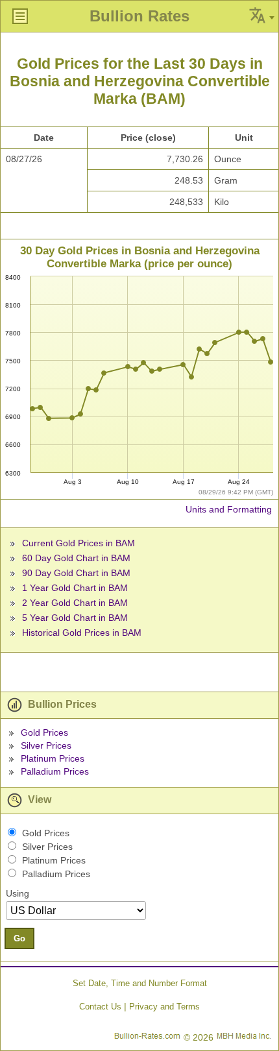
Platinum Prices (52, 758)
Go (19, 938)
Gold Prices (44, 732)
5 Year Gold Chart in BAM (75, 617)
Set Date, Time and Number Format (140, 983)
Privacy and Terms (164, 1006)
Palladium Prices (55, 771)
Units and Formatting (229, 509)
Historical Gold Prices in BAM (81, 632)
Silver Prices (46, 745)
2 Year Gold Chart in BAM (75, 603)
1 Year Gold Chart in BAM (75, 588)
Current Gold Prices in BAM (78, 543)
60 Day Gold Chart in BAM (76, 558)
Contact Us (100, 1006)
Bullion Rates (139, 16)
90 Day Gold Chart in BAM (76, 573)
